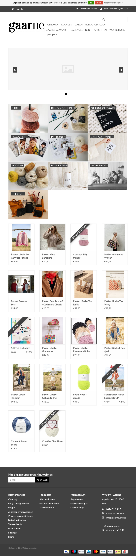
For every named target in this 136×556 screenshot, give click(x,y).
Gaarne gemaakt (57, 29)
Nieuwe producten (49, 503)
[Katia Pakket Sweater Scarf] (21, 284)
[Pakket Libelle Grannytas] (52, 330)
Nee (99, 3)
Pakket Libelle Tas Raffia (82, 303)
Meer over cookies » (113, 3)
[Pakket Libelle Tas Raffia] (83, 284)
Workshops (117, 29)
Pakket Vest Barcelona (48, 256)
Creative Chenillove (52, 441)
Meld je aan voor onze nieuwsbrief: (30, 474)
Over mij (12, 499)
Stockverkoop (46, 507)
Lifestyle (51, 35)
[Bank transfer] (110, 551)
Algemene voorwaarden (20, 511)
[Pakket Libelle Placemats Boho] (83, 330)
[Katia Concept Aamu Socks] (21, 424)
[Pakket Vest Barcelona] (52, 237)
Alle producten (47, 499)
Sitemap (12, 532)
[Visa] (102, 551)
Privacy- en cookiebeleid (20, 516)
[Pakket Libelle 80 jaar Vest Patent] (21, 237)
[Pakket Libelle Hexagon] (21, 377)
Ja (91, 3)
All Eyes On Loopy (20, 347)
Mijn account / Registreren (116, 8)
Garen (79, 24)
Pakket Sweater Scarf (19, 303)
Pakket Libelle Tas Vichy (113, 303)
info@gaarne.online (116, 517)
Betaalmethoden (17, 520)
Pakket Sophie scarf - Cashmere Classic (52, 303)
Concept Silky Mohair (80, 256)
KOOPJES (66, 24)
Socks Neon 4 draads (80, 396)
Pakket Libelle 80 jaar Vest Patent (20, 256)
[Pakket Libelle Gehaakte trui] (52, 377)
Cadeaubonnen (80, 29)
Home (11, 536)
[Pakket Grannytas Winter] (115, 237)
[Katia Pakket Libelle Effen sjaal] (115, 330)
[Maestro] (73, 551)
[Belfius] (80, 551)
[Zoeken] (103, 19)
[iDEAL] (117, 551)
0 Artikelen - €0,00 (88, 8)
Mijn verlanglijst (78, 507)
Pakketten (100, 29)
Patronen (52, 24)
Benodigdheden (95, 24)
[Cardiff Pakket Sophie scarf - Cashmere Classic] (52, 284)
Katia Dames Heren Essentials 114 (114, 396)
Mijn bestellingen (79, 503)
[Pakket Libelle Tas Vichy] (115, 284)
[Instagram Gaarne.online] (125, 474)
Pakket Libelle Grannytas (49, 349)
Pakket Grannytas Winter (113, 256)
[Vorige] (15, 70)
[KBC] (88, 551)
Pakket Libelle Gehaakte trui (49, 396)
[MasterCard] (95, 551)
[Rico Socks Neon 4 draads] (83, 377)
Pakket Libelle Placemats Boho (81, 349)
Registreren (76, 499)
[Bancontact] (66, 551)
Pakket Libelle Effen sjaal (114, 349)
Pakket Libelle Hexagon (18, 396)
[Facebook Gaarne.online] (119, 474)
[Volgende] (121, 70)
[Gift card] (124, 551)
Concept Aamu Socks (19, 443)
